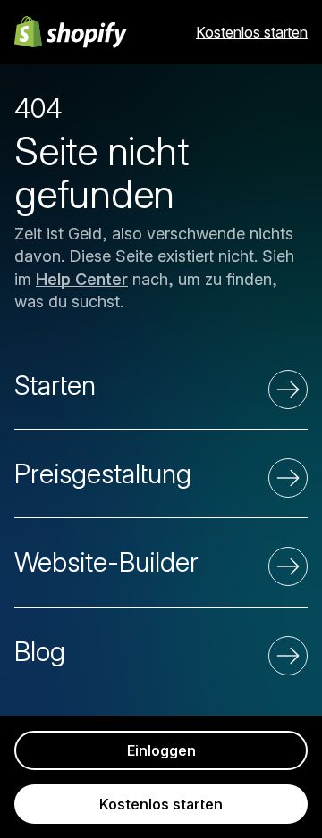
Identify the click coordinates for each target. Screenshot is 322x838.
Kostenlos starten (252, 32)
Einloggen (161, 750)
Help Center (82, 279)
